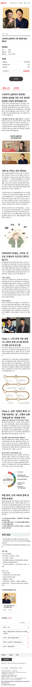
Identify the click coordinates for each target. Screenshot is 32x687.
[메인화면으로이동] (3, 3)
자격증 (17, 655)
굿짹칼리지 (3, 655)
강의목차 (16, 88)
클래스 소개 (6, 88)
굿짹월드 (11, 655)
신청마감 (16, 79)
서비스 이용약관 (4, 668)
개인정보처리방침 (14, 668)
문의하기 (6, 659)
